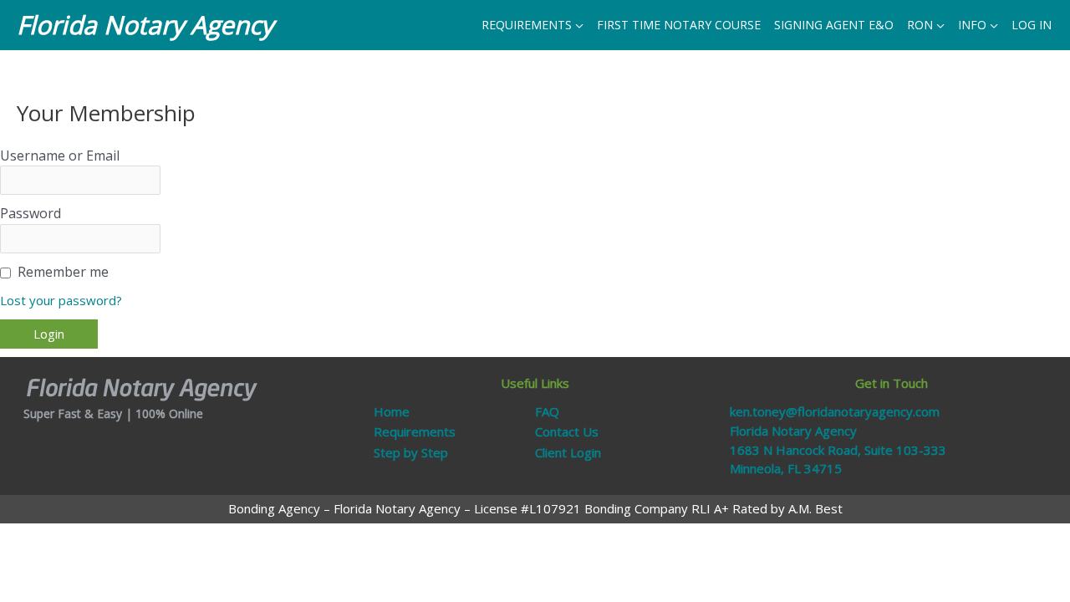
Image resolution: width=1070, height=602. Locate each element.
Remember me (63, 272)
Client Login (568, 452)
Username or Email (60, 155)
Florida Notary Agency (145, 25)
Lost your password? (61, 300)
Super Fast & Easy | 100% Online (113, 413)
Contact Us (567, 431)
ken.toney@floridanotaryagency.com (835, 411)
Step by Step (411, 452)
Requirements (415, 431)
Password (30, 213)
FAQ (547, 411)
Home (392, 411)
